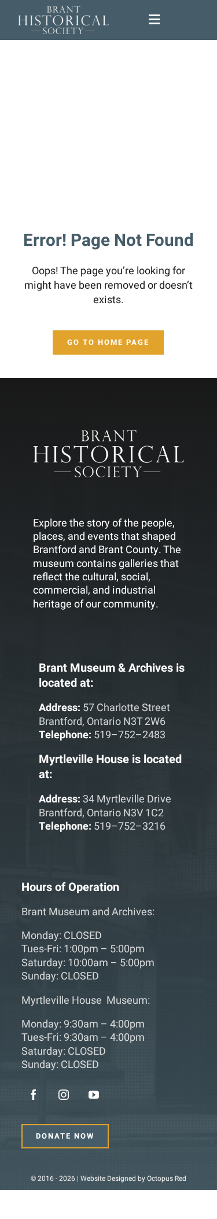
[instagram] (64, 1094)
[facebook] (33, 1094)
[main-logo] (63, 11)
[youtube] (94, 1094)
